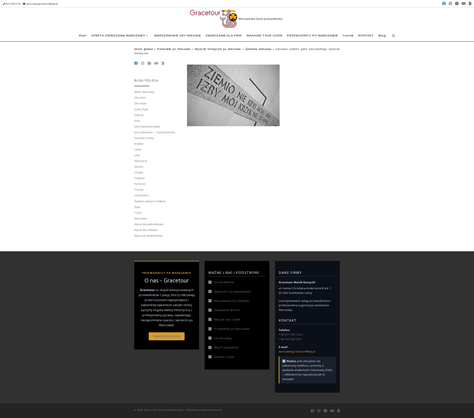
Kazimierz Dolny (144, 138)
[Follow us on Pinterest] (456, 3)
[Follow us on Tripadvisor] (463, 3)
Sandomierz (141, 195)
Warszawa (140, 218)
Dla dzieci (140, 97)
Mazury (138, 166)
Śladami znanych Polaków (150, 201)
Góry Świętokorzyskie (147, 126)
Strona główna (143, 49)
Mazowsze (140, 161)
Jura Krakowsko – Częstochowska (154, 132)
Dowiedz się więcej (166, 336)
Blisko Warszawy (144, 92)
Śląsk (137, 207)
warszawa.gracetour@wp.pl (297, 351)
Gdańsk (138, 115)
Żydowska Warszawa (258, 49)
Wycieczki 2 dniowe (146, 230)
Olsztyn (138, 172)
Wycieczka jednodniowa (148, 224)
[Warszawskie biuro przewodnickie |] (213, 18)
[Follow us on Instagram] (450, 3)
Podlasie (139, 178)
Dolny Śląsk (141, 109)
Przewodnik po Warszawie (173, 49)
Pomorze (139, 184)
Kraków (138, 143)
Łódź (137, 155)
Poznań (138, 189)
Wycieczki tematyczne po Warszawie (218, 49)
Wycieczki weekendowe (148, 235)
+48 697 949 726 (290, 334)
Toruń (138, 212)
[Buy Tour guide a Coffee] (470, 3)
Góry (137, 120)
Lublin (137, 149)
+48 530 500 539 (290, 339)
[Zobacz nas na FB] (444, 3)
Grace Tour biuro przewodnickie (163, 410)
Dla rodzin (140, 103)
